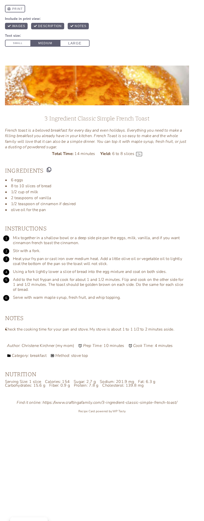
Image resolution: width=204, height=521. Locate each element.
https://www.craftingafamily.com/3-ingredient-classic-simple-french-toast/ (110, 402)
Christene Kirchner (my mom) (48, 345)
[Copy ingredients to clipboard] (49, 170)
